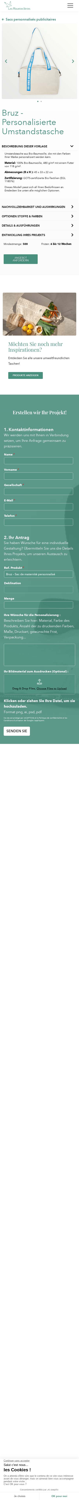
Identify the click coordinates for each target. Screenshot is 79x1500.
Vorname (11, 469)
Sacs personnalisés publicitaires (31, 19)
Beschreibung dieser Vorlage (24, 146)
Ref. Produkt (14, 568)
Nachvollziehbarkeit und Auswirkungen (33, 207)
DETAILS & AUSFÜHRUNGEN (21, 225)
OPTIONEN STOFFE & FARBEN (22, 216)
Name (9, 454)
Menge (9, 598)
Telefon (10, 516)
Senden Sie (16, 731)
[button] (6, 61)
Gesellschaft (14, 485)
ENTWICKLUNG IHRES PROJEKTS (23, 235)
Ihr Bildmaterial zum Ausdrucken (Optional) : (36, 671)
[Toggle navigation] (70, 5)
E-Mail (9, 500)
